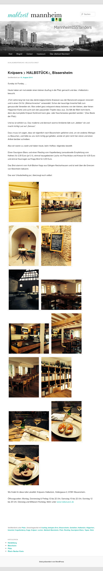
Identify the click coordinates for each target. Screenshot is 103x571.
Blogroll (19, 54)
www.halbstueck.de (65, 501)
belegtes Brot (53, 527)
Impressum (41, 54)
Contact (30, 54)
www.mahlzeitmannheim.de (35, 16)
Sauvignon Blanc (77, 530)
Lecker (40, 530)
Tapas (87, 530)
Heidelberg (12, 542)
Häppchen (90, 527)
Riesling (67, 530)
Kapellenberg (20, 530)
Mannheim (12, 545)
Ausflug (44, 527)
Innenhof (11, 530)
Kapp (28, 530)
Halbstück (82, 527)
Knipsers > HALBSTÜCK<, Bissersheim (40, 72)
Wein (92, 530)
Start (10, 54)
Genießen (73, 527)
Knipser (34, 530)
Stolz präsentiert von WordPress (51, 561)
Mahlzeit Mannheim (51, 530)
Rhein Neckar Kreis (16, 551)
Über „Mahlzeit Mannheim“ (60, 54)
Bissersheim (64, 527)
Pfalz (23, 527)
